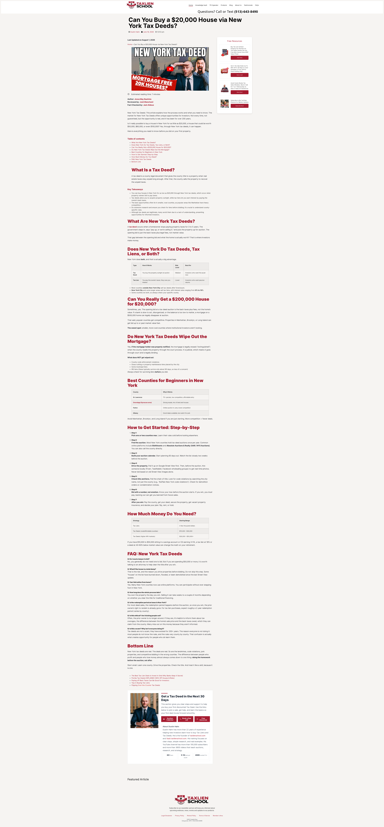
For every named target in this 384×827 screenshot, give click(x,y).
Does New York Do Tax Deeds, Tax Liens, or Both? (151, 145)
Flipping (135, 685)
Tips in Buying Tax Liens (141, 683)
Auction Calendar (169, 719)
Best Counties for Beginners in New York (147, 152)
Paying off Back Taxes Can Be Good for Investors (150, 680)
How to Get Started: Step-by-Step (145, 154)
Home (191, 5)
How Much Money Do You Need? (144, 157)
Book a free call (186, 719)
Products (224, 5)
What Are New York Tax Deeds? (144, 142)
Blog (231, 5)
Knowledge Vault (201, 5)
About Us (238, 5)
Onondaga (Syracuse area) (142, 402)
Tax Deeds (155, 685)
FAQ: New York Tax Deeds (141, 159)
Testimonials (248, 5)
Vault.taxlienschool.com (176, 738)
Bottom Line (136, 162)
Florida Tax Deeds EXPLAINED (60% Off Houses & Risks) (153, 678)
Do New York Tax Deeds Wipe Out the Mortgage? (150, 150)
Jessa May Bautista (142, 99)
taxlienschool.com (197, 736)
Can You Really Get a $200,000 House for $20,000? (151, 147)
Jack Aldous (148, 105)
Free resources (203, 719)
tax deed (133, 227)
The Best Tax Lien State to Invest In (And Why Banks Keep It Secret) (157, 676)
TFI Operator (214, 5)
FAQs (257, 5)
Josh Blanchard (146, 102)
